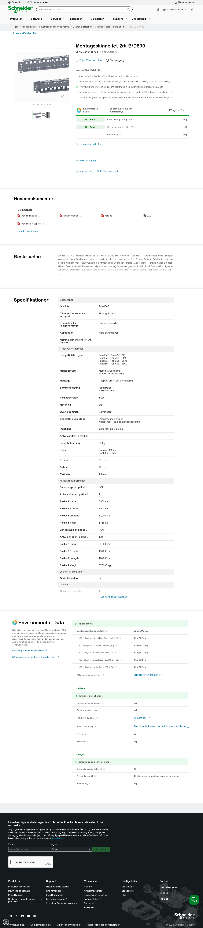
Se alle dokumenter (28, 231)
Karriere (88, 887)
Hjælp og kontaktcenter (57, 887)
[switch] (5, 922)
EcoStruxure (128, 887)
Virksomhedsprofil (93, 891)
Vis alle (26, 33)
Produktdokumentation (19, 887)
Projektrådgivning (54, 895)
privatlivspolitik (58, 838)
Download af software (19, 891)
